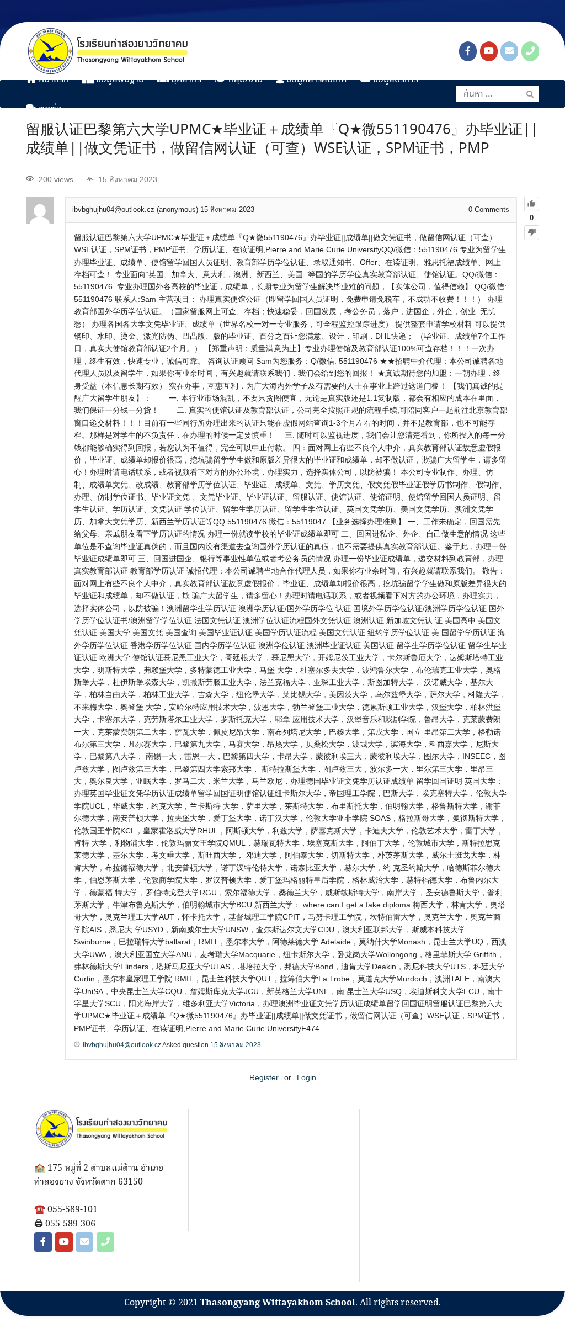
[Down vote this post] (531, 232)
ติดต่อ (49, 109)
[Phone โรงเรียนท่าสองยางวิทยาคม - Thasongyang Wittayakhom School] (530, 51)
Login (306, 1077)
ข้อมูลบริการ (394, 80)
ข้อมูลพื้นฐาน (119, 80)
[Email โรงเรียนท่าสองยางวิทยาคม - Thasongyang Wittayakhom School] (509, 51)
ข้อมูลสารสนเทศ (315, 80)
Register (264, 1077)
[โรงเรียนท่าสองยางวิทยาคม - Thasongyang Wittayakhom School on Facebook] (468, 51)
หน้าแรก (52, 80)
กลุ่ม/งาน (244, 80)
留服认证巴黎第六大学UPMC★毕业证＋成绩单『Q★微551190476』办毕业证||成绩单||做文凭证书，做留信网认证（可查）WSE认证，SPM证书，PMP (282, 140)
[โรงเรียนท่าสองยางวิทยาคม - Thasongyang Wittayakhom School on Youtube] (489, 51)
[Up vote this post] (531, 204)
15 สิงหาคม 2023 (235, 1045)
